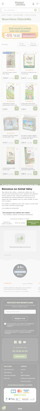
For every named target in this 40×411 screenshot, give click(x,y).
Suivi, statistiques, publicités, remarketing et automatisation (18, 214)
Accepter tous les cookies (33, 222)
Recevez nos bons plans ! (15, 381)
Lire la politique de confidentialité (10, 208)
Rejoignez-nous (18, 404)
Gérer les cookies (20, 223)
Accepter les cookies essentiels (6, 222)
